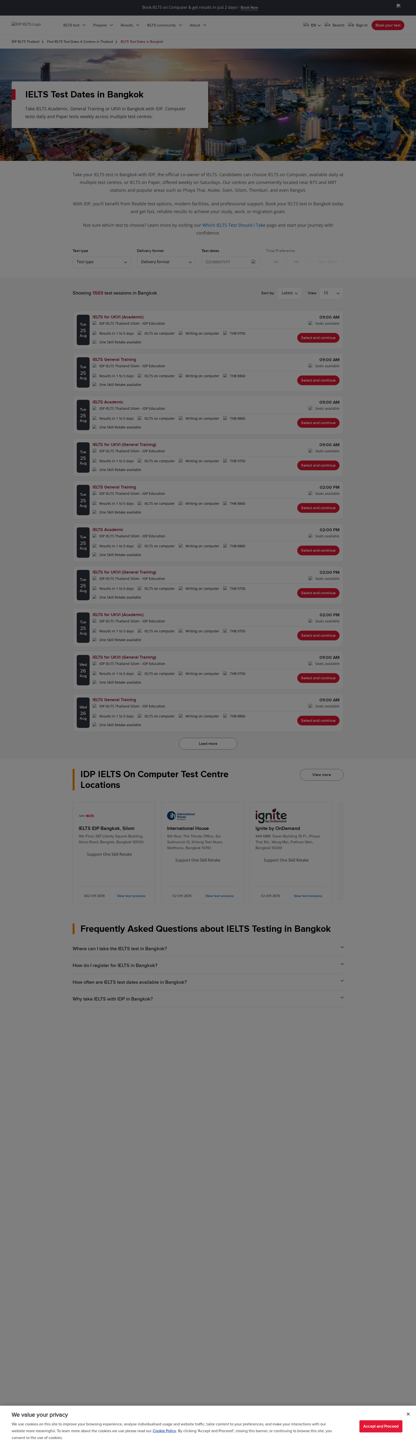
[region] (208, 1426)
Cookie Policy (164, 1431)
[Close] (408, 1414)
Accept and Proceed (381, 1426)
